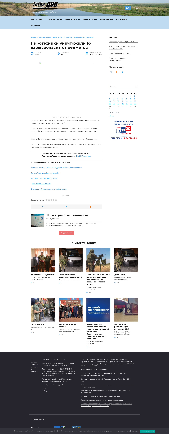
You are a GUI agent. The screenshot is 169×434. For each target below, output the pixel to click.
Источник (66, 195)
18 (114, 104)
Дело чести (119, 274)
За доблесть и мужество (42, 274)
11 (114, 101)
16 (135, 101)
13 (122, 101)
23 (135, 104)
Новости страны (90, 19)
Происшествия (106, 19)
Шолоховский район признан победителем (49, 189)
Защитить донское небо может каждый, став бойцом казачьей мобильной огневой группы (98, 279)
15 (130, 101)
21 (126, 104)
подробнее (53, 431)
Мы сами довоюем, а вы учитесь (44, 178)
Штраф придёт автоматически (67, 215)
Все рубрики (36, 19)
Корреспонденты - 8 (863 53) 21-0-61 (123, 42)
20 (123, 104)
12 (118, 101)
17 (110, 104)
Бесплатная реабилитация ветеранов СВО (121, 326)
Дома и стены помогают (40, 184)
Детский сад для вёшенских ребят (45, 173)
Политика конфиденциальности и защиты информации (102, 400)
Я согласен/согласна (147, 431)
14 (126, 101)
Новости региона (72, 19)
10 (110, 101)
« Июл (111, 116)
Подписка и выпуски (34, 369)
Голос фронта (37, 324)
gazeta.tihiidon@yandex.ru (119, 54)
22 (131, 104)
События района (55, 19)
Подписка (35, 26)
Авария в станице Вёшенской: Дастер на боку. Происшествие (56, 168)
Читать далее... (76, 225)
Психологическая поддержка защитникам (70, 275)
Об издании (34, 361)
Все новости (121, 19)
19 (118, 104)
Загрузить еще (66, 233)
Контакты (34, 365)
